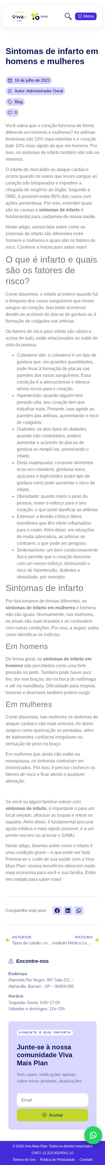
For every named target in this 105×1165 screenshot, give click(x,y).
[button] (57, 910)
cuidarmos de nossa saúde (68, 216)
